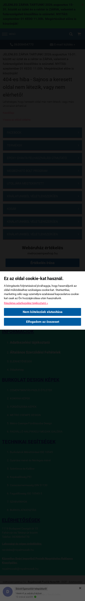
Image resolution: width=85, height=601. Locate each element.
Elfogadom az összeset (42, 322)
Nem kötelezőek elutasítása (42, 312)
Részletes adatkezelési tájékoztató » (26, 303)
